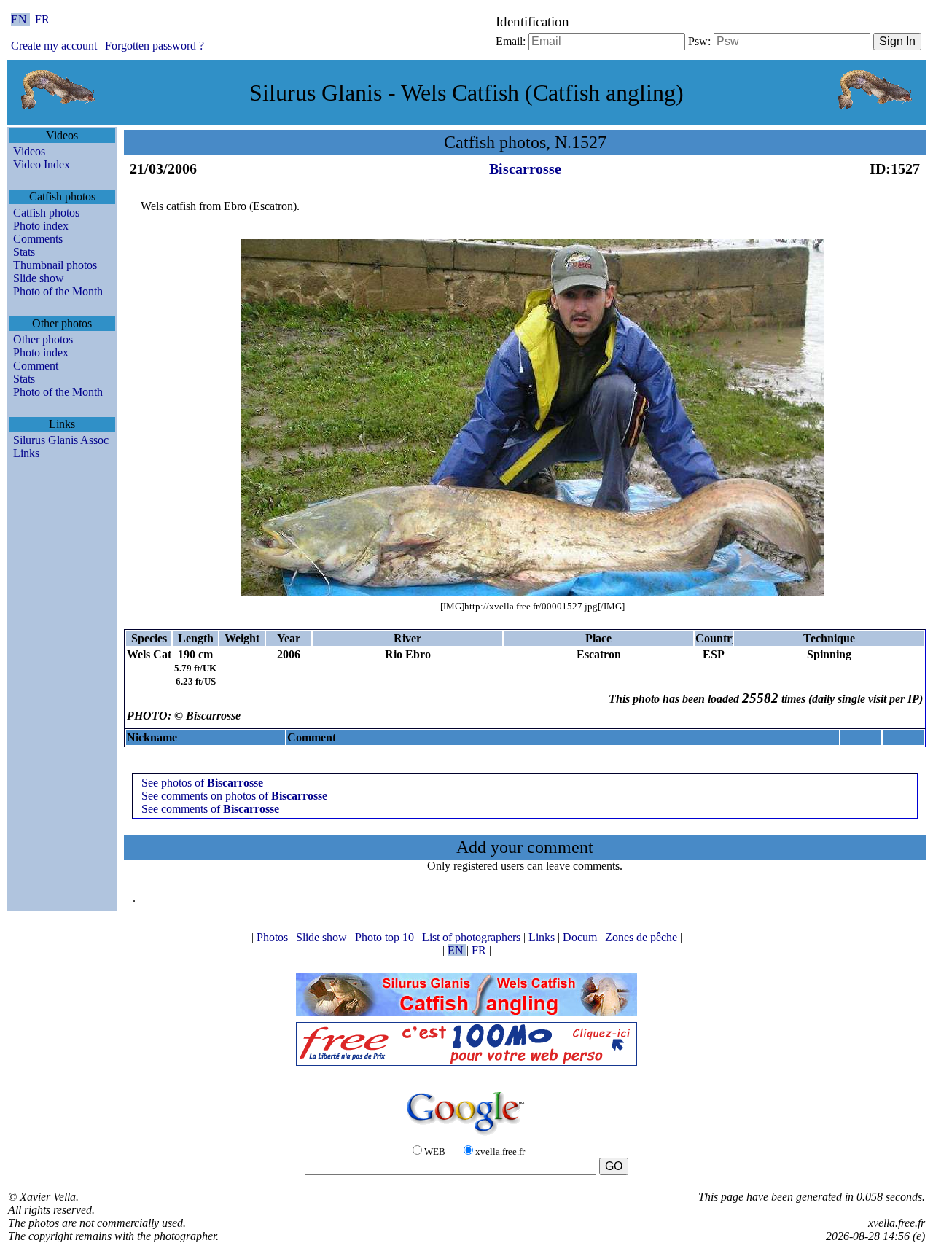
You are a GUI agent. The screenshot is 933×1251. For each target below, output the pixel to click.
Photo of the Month (58, 291)
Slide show (38, 278)
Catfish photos (46, 212)
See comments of (210, 809)
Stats (24, 252)
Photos (274, 937)
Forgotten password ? (154, 45)
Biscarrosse (525, 168)
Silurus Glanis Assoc (61, 440)
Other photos (43, 339)
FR (42, 19)
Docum (581, 937)
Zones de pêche (642, 937)
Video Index (41, 164)
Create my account (54, 45)
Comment (35, 365)
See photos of (202, 782)
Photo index (41, 225)
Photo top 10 (386, 937)
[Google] (466, 1136)
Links (26, 453)
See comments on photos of (234, 796)
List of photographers (472, 937)
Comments (38, 239)
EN (20, 19)
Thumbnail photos (55, 265)
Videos (29, 151)
